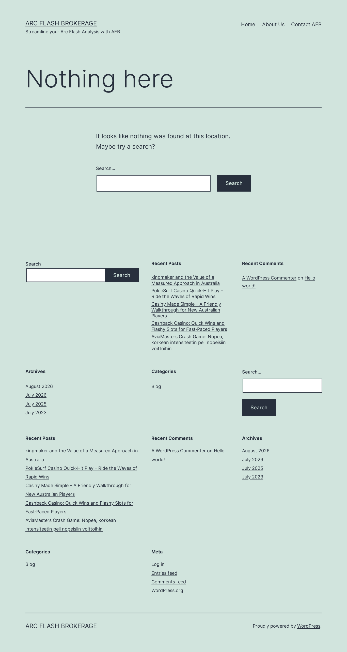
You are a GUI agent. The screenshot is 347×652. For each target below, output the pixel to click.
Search (33, 264)
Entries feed (164, 573)
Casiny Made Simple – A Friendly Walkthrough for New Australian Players (186, 310)
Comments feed (168, 581)
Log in (158, 564)
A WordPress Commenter (269, 278)
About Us (273, 24)
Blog (156, 386)
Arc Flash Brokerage (61, 23)
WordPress (308, 626)
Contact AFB (306, 24)
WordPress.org (167, 590)
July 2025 (35, 404)
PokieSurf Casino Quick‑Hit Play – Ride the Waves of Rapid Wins (187, 293)
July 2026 (35, 395)
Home (248, 24)
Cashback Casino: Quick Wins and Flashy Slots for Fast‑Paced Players (189, 326)
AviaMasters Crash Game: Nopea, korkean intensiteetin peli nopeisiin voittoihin (188, 342)
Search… (105, 168)
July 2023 (35, 412)
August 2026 (39, 386)
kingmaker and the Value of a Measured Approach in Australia (185, 280)
